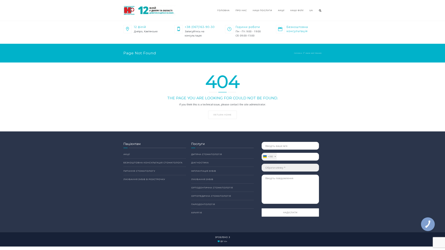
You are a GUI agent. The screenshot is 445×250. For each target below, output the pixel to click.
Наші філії (297, 10)
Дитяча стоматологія (206, 154)
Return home (222, 114)
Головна (223, 10)
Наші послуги (262, 10)
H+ (225, 241)
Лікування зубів (202, 179)
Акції (281, 10)
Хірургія (196, 212)
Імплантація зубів (203, 171)
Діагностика (200, 162)
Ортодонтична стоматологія (212, 187)
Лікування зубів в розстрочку (144, 179)
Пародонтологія (203, 204)
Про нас (241, 10)
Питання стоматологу (139, 171)
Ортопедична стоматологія (211, 196)
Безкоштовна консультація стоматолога (153, 162)
